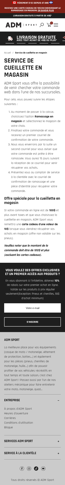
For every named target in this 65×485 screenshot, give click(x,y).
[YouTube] (43, 471)
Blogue (8, 427)
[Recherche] (41, 25)
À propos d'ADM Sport (18, 409)
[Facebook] (21, 471)
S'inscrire (32, 322)
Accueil (7, 52)
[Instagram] (29, 471)
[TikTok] (36, 471)
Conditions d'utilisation (18, 423)
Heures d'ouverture (16, 413)
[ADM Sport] (21, 25)
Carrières (10, 418)
